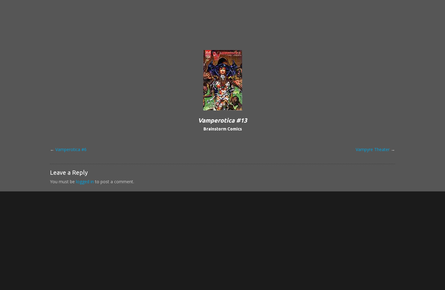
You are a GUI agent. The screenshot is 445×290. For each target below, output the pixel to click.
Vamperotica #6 (71, 149)
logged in (85, 181)
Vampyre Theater (373, 149)
